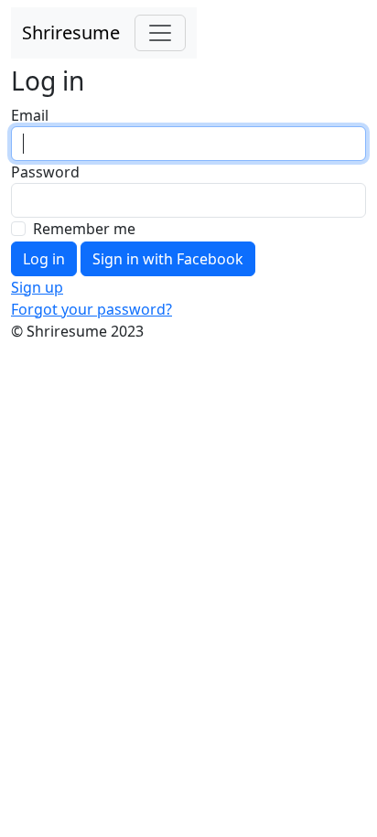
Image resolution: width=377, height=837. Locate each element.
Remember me (84, 229)
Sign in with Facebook (167, 259)
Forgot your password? (91, 309)
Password (45, 172)
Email (29, 115)
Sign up (37, 287)
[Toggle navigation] (160, 33)
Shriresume (71, 32)
